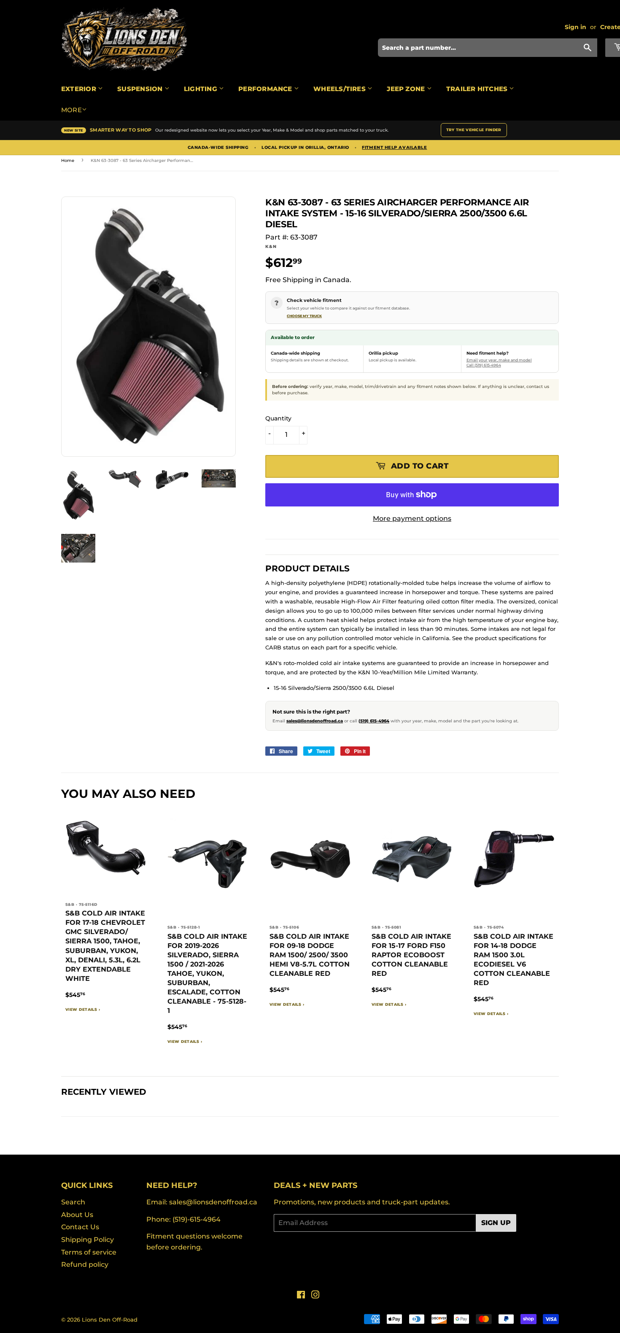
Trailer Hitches (477, 89)
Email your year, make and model (499, 360)
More (71, 110)
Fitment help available (394, 147)
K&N (270, 246)
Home (67, 160)
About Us (77, 1215)
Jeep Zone (406, 89)
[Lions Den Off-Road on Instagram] (315, 1296)
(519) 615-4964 (374, 721)
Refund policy (84, 1264)
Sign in (575, 27)
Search (73, 1202)
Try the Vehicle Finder (473, 129)
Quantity (278, 418)
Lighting (201, 89)
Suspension (140, 89)
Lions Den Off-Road (109, 1319)
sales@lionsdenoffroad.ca (314, 721)
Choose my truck (304, 316)
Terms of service (88, 1252)
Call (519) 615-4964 (483, 365)
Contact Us (80, 1227)
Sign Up (496, 1223)
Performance (266, 89)
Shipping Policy (87, 1240)
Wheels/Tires (340, 89)
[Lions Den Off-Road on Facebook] (301, 1296)
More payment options (412, 518)
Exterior (79, 89)
